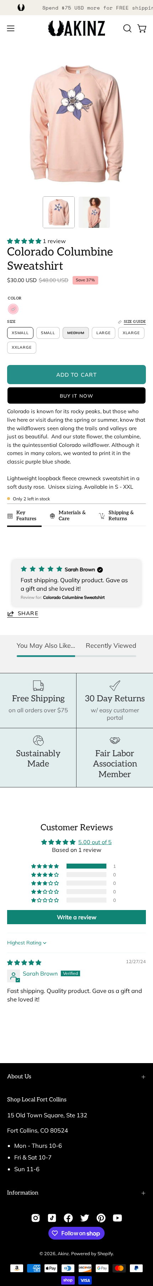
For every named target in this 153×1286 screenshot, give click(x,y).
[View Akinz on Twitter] (84, 1218)
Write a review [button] (76, 917)
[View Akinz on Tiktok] (52, 1218)
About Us (19, 1076)
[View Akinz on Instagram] (35, 1218)
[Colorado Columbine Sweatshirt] (59, 212)
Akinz (63, 1253)
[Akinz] (76, 28)
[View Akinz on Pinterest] (101, 1218)
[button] (127, 28)
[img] (24, 962)
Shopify (105, 1253)
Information (22, 1193)
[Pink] (13, 309)
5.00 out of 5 (95, 842)
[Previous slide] (15, 542)
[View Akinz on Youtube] (117, 1218)
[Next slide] (137, 542)
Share (28, 613)
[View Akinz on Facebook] (68, 1218)
